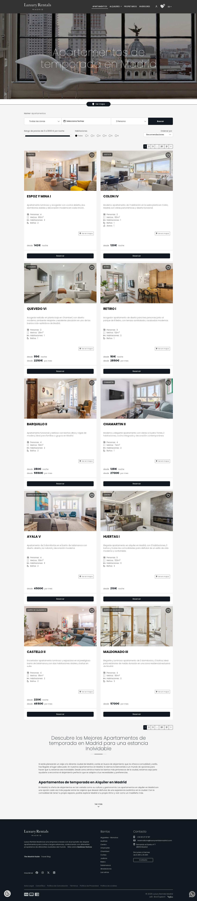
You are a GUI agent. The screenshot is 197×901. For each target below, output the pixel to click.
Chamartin (105, 848)
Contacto (143, 860)
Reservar (60, 255)
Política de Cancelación (57, 886)
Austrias (104, 841)
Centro (104, 844)
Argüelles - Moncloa (109, 837)
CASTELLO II (36, 652)
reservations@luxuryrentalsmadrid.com (154, 840)
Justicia (104, 858)
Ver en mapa (87, 233)
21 (166, 146)
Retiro (103, 862)
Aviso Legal (29, 886)
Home (27, 113)
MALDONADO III (115, 652)
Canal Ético (40, 886)
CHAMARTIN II (114, 424)
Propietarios (130, 6)
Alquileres (115, 6)
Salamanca (106, 865)
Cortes (103, 855)
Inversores (144, 6)
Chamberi (105, 851)
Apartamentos (99, 6)
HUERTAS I (111, 536)
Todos (80, 136)
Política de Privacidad (89, 886)
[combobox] (169, 7)
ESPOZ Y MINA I (39, 196)
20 (162, 146)
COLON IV (111, 196)
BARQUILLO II (37, 424)
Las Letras (105, 872)
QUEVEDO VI (37, 308)
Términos (74, 886)
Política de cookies (109, 886)
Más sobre (80, 847)
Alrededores (106, 869)
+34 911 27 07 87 (143, 837)
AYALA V (34, 536)
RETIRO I (109, 308)
